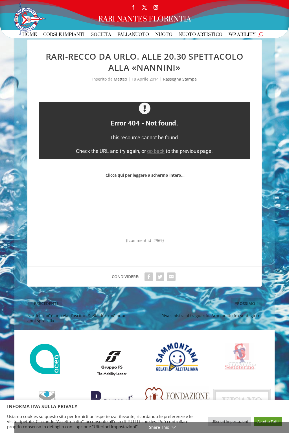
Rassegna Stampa (180, 79)
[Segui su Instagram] (155, 7)
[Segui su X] (144, 7)
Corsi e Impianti (64, 35)
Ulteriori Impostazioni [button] (229, 421)
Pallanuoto (133, 35)
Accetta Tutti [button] (268, 421)
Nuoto (163, 35)
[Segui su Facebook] (133, 7)
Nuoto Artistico (200, 35)
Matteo (120, 79)
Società (101, 35)
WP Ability (242, 35)
